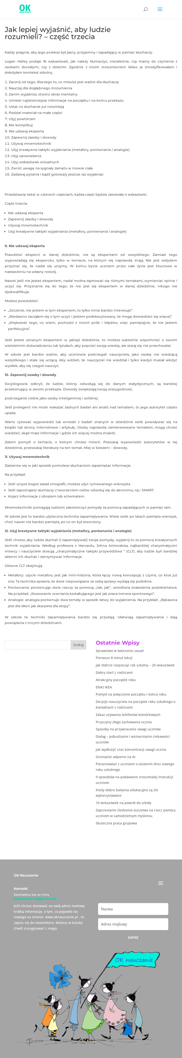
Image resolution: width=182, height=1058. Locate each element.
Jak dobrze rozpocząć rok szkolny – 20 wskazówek (135, 665)
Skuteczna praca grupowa (116, 823)
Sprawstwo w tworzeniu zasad (120, 650)
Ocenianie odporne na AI (115, 757)
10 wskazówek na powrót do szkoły (123, 802)
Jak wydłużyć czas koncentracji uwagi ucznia (131, 749)
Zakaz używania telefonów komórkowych (128, 714)
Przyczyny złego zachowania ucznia (124, 722)
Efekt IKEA (104, 687)
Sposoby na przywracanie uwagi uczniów (128, 729)
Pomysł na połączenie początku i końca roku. (131, 694)
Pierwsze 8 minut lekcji (114, 658)
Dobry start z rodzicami (114, 672)
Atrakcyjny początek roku (116, 680)
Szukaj (78, 644)
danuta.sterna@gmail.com (35, 898)
